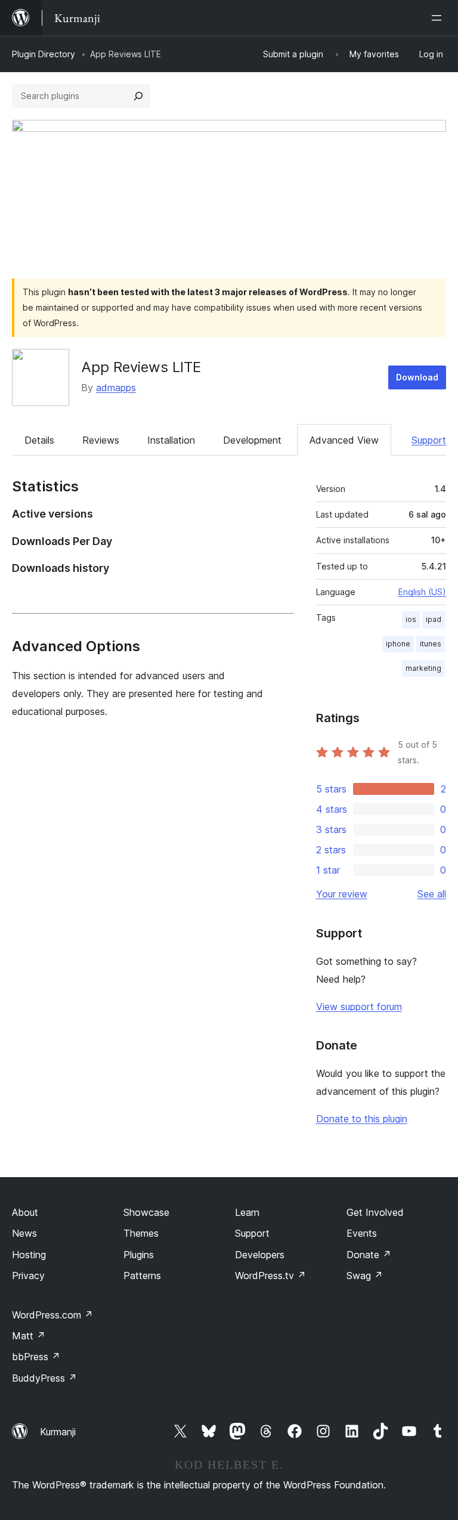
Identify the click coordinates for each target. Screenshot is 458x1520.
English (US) (422, 592)
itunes (430, 643)
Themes (141, 1233)
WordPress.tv (270, 1275)
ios (411, 619)
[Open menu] (439, 18)
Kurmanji (58, 1432)
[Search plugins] (138, 96)
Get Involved (375, 1212)
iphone (398, 643)
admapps (116, 388)
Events (361, 1233)
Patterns (142, 1275)
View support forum (359, 1007)
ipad (433, 619)
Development (252, 440)
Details (39, 440)
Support (428, 440)
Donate (368, 1255)
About (25, 1212)
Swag (364, 1275)
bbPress (36, 1357)
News (24, 1233)
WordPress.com (52, 1315)
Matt (28, 1336)
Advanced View (344, 440)
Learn (247, 1212)
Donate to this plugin (361, 1119)
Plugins (138, 1255)
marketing (423, 668)
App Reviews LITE (141, 367)
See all (431, 894)
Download (417, 377)
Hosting (29, 1255)
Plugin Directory (43, 54)
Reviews (100, 440)
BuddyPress (44, 1378)
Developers (259, 1255)
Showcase (146, 1212)
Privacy (28, 1275)
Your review (341, 894)
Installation (171, 440)
